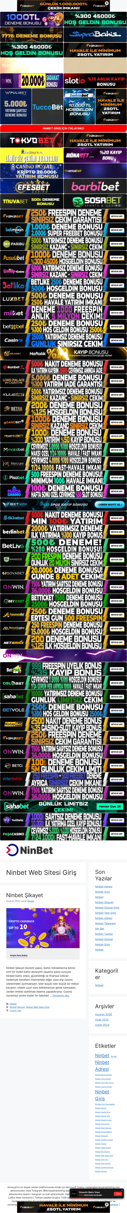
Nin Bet (99, 928)
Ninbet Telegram (105, 923)
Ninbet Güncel (104, 939)
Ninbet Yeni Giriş (105, 912)
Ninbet (13, 1004)
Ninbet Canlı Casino (103, 1079)
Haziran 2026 (103, 1014)
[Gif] (63, 353)
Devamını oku (61, 995)
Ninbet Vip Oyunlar (102, 1152)
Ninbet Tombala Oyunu (104, 1140)
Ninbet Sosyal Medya (103, 1132)
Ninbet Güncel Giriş (107, 907)
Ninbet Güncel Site (102, 1116)
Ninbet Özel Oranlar (103, 1163)
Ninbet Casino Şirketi (103, 1087)
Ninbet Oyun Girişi (102, 1124)
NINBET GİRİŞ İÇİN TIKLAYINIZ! (63, 128)
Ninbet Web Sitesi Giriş (38, 1007)
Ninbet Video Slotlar (103, 1148)
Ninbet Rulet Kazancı (103, 1128)
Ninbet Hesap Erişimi (103, 1120)
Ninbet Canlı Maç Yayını (104, 1083)
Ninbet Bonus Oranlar (103, 1075)
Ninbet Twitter (104, 934)
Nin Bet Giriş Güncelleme (105, 1104)
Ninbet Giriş (102, 891)
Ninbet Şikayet (24, 895)
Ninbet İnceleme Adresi (104, 1168)
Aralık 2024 (102, 1025)
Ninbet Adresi (103, 886)
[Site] (63, 216)
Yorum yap (15, 1010)
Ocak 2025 (102, 1019)
